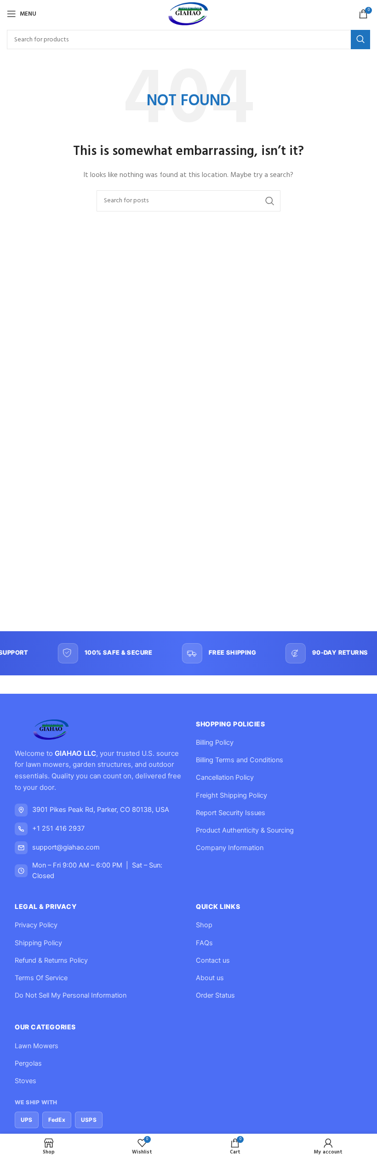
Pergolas (28, 1063)
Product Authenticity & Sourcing (245, 830)
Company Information (229, 848)
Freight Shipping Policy (231, 795)
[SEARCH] (360, 39)
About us (210, 978)
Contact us (213, 960)
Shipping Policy (38, 943)
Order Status (215, 995)
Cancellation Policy (225, 777)
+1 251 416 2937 (58, 828)
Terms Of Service (41, 978)
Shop (204, 925)
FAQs (204, 943)
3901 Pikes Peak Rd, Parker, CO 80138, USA (100, 809)
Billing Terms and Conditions (239, 760)
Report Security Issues (230, 813)
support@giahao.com (66, 847)
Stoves (25, 1081)
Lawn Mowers (36, 1046)
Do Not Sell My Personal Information (70, 995)
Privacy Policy (36, 925)
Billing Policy (215, 742)
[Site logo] (189, 14)
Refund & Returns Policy (51, 960)
